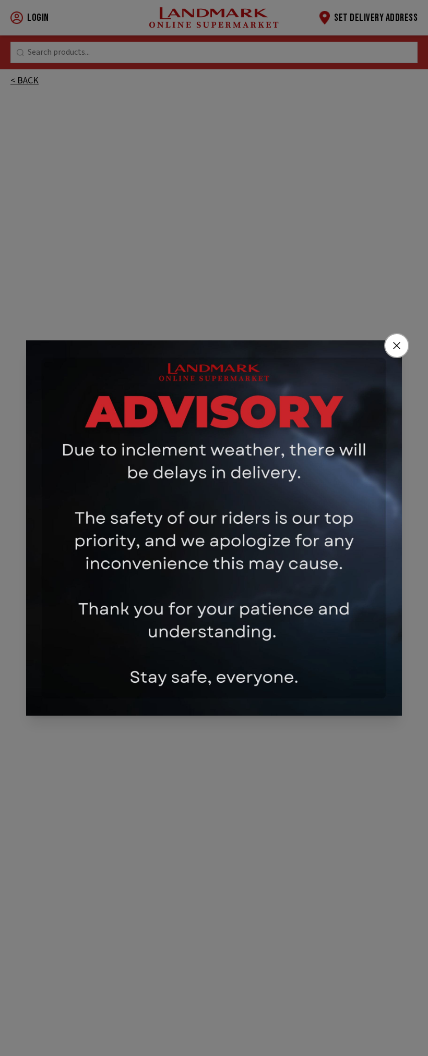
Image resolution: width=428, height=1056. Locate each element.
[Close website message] (396, 345)
